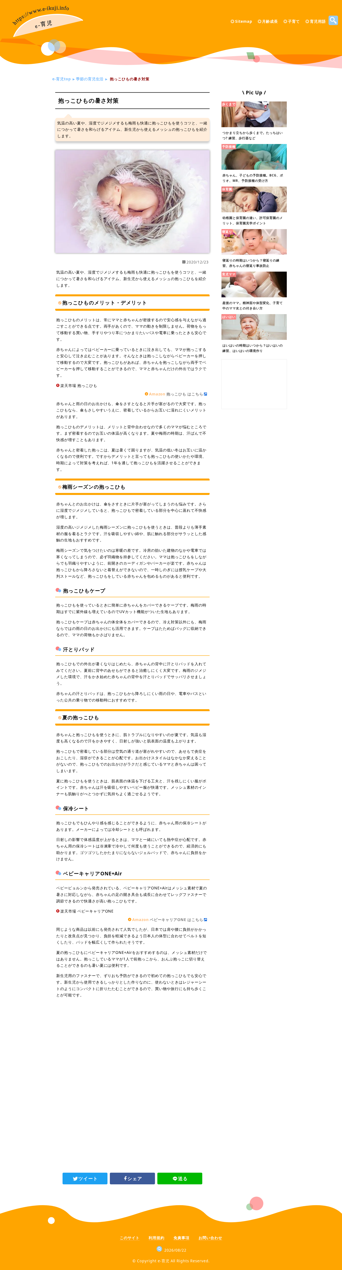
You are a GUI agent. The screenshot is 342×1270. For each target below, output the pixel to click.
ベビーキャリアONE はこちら (167, 919)
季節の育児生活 (90, 79)
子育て (294, 21)
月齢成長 (270, 21)
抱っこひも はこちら (176, 394)
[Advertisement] (132, 1034)
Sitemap (243, 21)
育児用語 (318, 21)
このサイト (130, 1237)
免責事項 (181, 1237)
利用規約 (156, 1237)
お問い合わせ (210, 1237)
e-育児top (61, 79)
